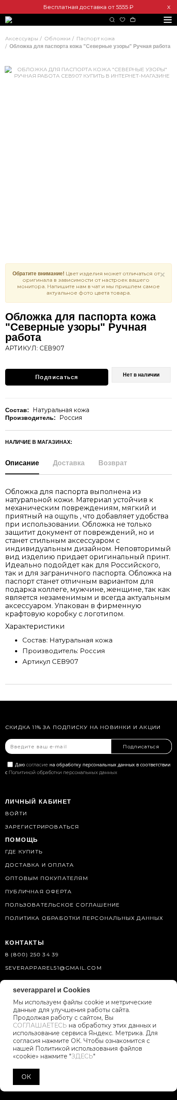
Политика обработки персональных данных (84, 918)
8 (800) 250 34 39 (32, 954)
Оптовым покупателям (46, 878)
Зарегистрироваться (42, 826)
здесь (82, 1056)
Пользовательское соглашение (62, 904)
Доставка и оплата (39, 865)
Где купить (24, 851)
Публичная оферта (38, 891)
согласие (37, 765)
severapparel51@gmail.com (53, 967)
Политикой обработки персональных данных (63, 772)
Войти (16, 813)
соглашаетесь (40, 1025)
